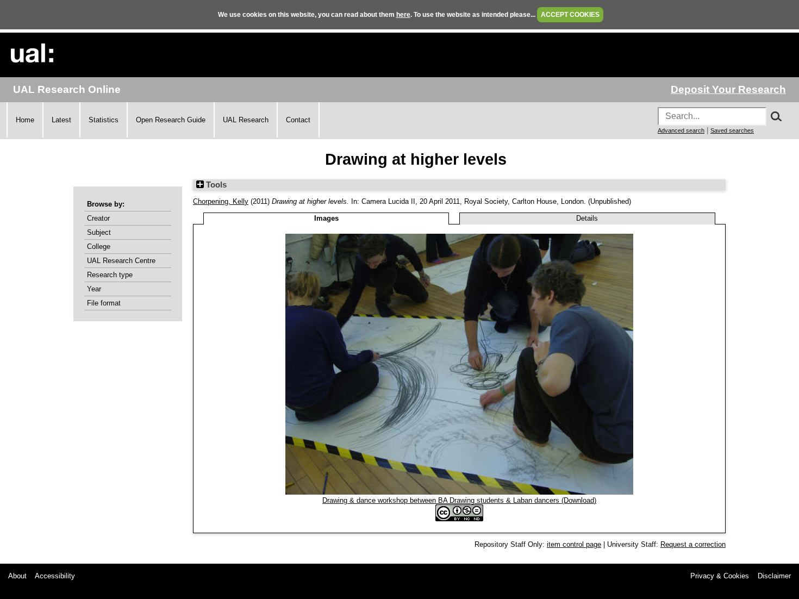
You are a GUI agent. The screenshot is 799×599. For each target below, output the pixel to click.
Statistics (103, 120)
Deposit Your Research (728, 89)
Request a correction (693, 544)
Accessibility (55, 576)
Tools (215, 184)
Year (94, 289)
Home (25, 120)
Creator (98, 218)
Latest (61, 120)
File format (104, 303)
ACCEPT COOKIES (570, 14)
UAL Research (246, 120)
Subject (99, 232)
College (98, 246)
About (17, 576)
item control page (574, 544)
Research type (110, 275)
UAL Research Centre (121, 261)
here (403, 14)
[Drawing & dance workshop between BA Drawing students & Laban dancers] (459, 492)
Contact (298, 120)
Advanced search (681, 130)
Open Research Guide (170, 120)
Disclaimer (774, 576)
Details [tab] (587, 218)
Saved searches (732, 130)
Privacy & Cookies (719, 576)
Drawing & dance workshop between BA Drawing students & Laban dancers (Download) (459, 500)
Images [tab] (326, 218)
